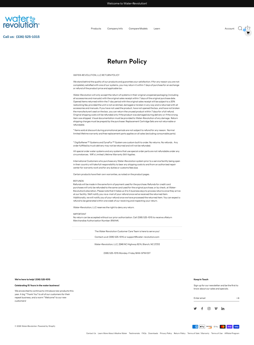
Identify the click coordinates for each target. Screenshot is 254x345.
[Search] (240, 28)
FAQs (144, 333)
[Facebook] (202, 308)
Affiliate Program (231, 333)
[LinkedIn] (222, 308)
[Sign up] (237, 298)
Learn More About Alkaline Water (112, 333)
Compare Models (138, 28)
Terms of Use (217, 333)
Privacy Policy (166, 333)
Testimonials (134, 333)
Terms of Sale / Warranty (198, 333)
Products (96, 28)
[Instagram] (209, 308)
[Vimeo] (215, 308)
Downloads (153, 333)
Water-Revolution (29, 326)
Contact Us (91, 333)
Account (229, 28)
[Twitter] (195, 308)
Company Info (115, 28)
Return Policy (180, 333)
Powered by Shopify (46, 326)
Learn (157, 28)
